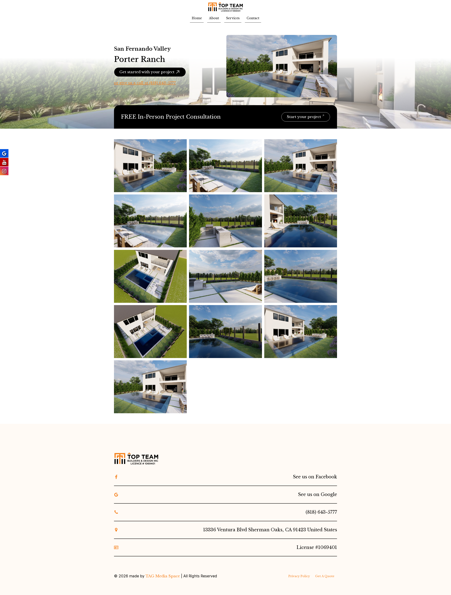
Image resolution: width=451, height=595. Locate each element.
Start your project (304, 117)
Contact (253, 18)
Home (197, 18)
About (214, 18)
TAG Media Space (163, 576)
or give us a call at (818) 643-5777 (145, 83)
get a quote (324, 576)
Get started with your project (146, 72)
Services (233, 18)
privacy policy (299, 576)
